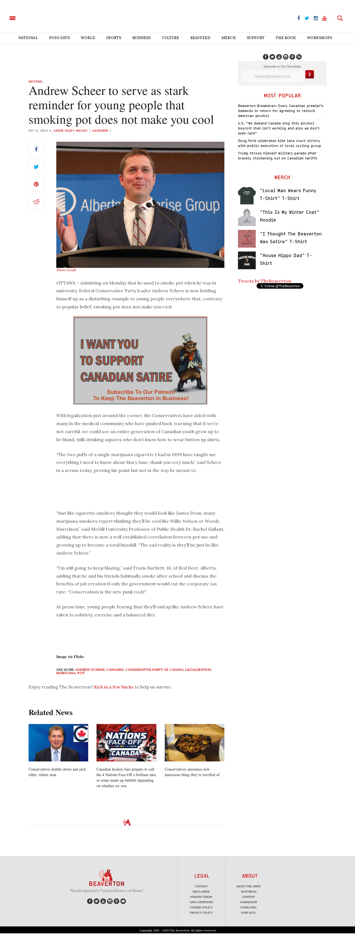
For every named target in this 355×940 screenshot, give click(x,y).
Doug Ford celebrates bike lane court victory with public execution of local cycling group (279, 143)
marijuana (66, 673)
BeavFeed (200, 37)
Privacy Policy (201, 912)
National (28, 37)
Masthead (248, 891)
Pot (81, 673)
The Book (286, 37)
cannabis (115, 669)
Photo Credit (66, 270)
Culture (170, 37)
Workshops (319, 37)
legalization (198, 669)
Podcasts (59, 37)
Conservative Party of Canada (154, 669)
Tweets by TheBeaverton (264, 281)
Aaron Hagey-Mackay (71, 130)
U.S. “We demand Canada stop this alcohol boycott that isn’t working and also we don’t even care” (279, 128)
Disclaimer (201, 891)
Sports (113, 37)
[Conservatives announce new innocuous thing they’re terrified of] (194, 742)
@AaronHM (100, 130)
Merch (228, 37)
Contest (201, 886)
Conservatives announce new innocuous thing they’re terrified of (192, 771)
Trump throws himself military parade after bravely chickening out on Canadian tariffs (277, 155)
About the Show (248, 886)
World (88, 37)
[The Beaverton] (31, 18)
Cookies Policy (201, 907)
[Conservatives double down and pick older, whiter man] (58, 742)
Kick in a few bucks (113, 687)
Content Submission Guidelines (248, 902)
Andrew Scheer (90, 669)
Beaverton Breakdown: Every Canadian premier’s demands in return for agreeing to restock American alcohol (280, 111)
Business (141, 37)
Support (256, 37)
